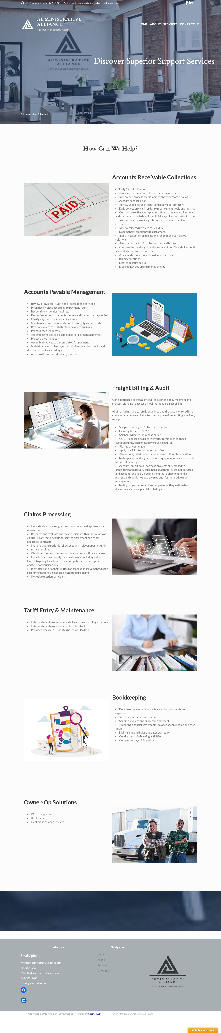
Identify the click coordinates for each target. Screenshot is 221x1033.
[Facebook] (24, 990)
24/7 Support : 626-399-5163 (43, 2)
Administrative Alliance (59, 21)
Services (170, 24)
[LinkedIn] (24, 1000)
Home (143, 24)
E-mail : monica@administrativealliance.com (94, 2)
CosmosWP (94, 1013)
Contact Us (190, 24)
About (155, 24)
